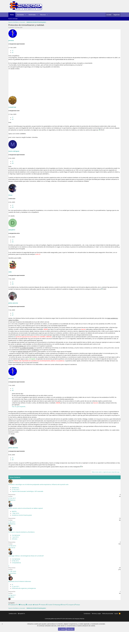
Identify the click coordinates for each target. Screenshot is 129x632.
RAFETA (14, 511)
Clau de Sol (11, 547)
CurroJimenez (16, 535)
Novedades (20, 14)
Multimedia (32, 14)
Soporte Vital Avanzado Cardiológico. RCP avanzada (27, 491)
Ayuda (116, 613)
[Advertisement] (64, 83)
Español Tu (22, 613)
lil (12, 584)
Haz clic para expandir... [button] (19, 406)
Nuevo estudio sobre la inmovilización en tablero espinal (25, 508)
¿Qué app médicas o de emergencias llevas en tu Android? (26, 556)
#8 (13, 390)
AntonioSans (12, 573)
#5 (13, 242)
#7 (13, 315)
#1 (13, 52)
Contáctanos (87, 613)
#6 (13, 284)
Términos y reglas (96, 613)
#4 (13, 207)
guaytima (11, 597)
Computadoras (16, 562)
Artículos (14, 539)
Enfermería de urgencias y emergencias (24, 588)
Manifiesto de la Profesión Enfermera (19, 581)
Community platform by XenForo (59, 618)
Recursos (43, 14)
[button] (25, 14)
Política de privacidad (107, 613)
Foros (12, 14)
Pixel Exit (82, 618)
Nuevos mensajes (13, 18)
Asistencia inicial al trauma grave (22, 515)
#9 (13, 460)
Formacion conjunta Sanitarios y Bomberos (21, 532)
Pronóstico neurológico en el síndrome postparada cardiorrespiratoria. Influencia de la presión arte (38, 484)
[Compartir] (12, 51)
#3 (13, 163)
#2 (13, 119)
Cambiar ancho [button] (13, 613)
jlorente (12, 27)
